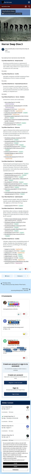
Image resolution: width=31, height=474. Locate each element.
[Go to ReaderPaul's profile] (5, 341)
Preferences (15, 469)
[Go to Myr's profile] (3, 49)
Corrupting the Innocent (10, 146)
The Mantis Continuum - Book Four (13, 138)
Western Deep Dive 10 (7, 425)
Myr (14, 48)
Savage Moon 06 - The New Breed (13, 105)
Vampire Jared (8, 151)
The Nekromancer (9, 123)
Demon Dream (8, 177)
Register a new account (15, 382)
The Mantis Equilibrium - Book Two (13, 141)
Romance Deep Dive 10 (8, 435)
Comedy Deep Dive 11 (9, 416)
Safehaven (7, 252)
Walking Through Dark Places (12, 183)
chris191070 (11, 302)
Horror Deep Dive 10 (7, 407)
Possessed (7, 124)
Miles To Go (7, 254)
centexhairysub (12, 320)
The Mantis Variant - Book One (12, 116)
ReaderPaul (11, 340)
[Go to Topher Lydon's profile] (27, 407)
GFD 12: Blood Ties (9, 102)
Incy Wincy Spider (9, 144)
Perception (7, 109)
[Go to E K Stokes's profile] (27, 436)
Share (7, 276)
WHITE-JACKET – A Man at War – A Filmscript (15, 178)
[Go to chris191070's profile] (5, 302)
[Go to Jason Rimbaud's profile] (27, 417)
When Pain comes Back (10, 189)
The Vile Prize (8, 148)
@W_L (15, 349)
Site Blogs (19, 13)
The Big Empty (8, 232)
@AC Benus (23, 349)
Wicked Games (8, 173)
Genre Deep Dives (20, 48)
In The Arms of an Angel (10, 112)
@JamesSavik (20, 347)
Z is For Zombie (8, 251)
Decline (15, 466)
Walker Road (8, 256)
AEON (6, 114)
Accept (15, 463)
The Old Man (8, 182)
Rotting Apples (8, 258)
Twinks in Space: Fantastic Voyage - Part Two (15, 219)
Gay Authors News (8, 11)
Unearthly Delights (9, 153)
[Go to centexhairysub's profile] (5, 321)
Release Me (7, 259)
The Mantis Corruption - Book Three (13, 229)
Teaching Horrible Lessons (11, 175)
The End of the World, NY (11, 156)
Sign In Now (15, 394)
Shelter (6, 111)
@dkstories (9, 351)
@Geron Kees (7, 349)
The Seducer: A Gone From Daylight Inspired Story (17, 119)
